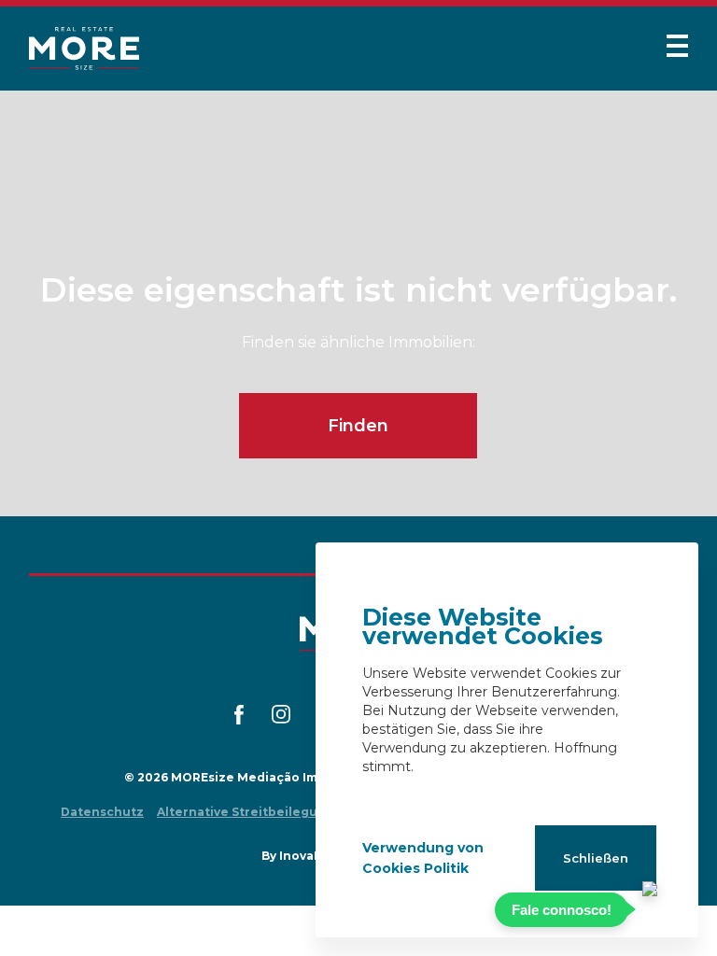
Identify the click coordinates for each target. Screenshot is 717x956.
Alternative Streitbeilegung (245, 812)
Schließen (595, 858)
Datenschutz (102, 812)
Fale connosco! (562, 910)
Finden (358, 425)
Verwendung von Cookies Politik (423, 858)
